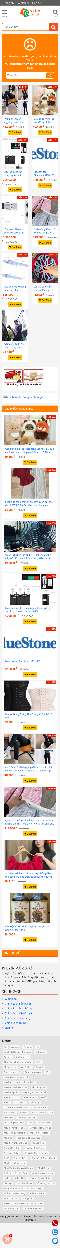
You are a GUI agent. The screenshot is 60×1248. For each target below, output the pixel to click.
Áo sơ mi (28, 1046)
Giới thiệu (11, 999)
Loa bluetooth (43, 1122)
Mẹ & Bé (8, 1137)
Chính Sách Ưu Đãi (16, 1023)
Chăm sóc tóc (22, 1057)
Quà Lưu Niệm (11, 1173)
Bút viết (7, 1057)
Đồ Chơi (24, 1077)
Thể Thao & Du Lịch (34, 1188)
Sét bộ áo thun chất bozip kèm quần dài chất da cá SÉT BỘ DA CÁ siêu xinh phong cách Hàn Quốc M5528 (29, 505)
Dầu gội (39, 1067)
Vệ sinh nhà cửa (11, 1208)
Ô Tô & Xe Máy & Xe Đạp (36, 1152)
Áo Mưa (15, 1046)
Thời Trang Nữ (11, 1198)
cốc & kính (26, 1067)
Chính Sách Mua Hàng (18, 1008)
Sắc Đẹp (8, 1183)
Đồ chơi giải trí (38, 1087)
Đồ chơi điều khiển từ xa (15, 1087)
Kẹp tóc (23, 1112)
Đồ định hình (30, 1097)
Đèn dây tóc (9, 1077)
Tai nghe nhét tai (12, 1188)
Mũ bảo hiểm (38, 1142)
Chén (38, 1062)
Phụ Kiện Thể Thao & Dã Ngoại (18, 1168)
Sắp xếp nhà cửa (24, 1183)
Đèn (47, 1072)
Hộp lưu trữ (9, 1112)
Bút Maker (41, 1051)
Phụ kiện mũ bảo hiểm (14, 1163)
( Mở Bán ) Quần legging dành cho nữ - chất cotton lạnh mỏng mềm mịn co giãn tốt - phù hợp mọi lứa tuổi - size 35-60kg (29, 770)
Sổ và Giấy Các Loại (46, 1183)
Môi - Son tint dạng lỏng (15, 1142)
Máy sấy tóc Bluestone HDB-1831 (22, 661)
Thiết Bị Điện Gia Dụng (14, 1193)
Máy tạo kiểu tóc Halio (14, 1132)
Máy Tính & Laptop (39, 1132)
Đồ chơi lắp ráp (11, 1092)
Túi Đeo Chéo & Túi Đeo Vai (16, 1203)
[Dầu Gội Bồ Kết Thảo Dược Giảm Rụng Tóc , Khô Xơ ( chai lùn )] (30, 908)
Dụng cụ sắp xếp (33, 1072)
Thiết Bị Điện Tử (37, 1193)
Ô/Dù (6, 1158)
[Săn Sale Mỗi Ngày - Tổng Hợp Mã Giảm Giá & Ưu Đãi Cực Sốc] (30, 12)
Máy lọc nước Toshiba (14, 1127)
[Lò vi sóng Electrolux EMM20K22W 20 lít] (15, 210)
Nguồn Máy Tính (12, 1147)
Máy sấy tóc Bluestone (40, 1127)
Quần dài (18, 1178)
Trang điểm (27, 1198)
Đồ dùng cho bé (11, 1097)
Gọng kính (42, 1107)
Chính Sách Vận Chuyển (19, 1013)
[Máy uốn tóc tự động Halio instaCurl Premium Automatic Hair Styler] (15, 268)
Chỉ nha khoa (10, 1067)
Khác (50, 1112)
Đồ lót (7, 1102)
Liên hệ (9, 1027)
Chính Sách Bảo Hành (18, 1003)
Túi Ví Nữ (38, 1203)
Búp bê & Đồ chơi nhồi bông (17, 1051)
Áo (5, 1046)
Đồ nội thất (20, 1102)
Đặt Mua (16, 132)
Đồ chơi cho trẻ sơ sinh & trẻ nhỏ (19, 1082)
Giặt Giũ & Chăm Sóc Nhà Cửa (18, 1107)
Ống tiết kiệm (20, 1158)
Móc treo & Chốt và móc (28, 1137)
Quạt (25, 1173)
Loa (30, 1122)
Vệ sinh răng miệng (33, 1208)
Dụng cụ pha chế (12, 1072)
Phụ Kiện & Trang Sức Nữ (44, 1158)
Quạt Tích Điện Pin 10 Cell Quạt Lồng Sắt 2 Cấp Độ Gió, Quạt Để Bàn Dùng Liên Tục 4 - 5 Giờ (29, 558)
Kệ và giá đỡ (38, 1112)
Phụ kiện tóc (44, 1168)
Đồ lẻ (43, 1097)
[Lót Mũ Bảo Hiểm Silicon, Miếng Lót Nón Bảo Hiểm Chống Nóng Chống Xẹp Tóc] (45, 268)
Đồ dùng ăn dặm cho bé (34, 1092)
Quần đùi (32, 1178)
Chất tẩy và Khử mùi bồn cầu (18, 1062)
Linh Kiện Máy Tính (26, 1117)
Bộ (38, 1046)
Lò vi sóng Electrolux (14, 1122)
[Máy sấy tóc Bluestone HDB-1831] (45, 153)
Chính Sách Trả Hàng (17, 1018)
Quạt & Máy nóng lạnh (43, 1173)
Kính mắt (8, 1117)
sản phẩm (46, 1178)
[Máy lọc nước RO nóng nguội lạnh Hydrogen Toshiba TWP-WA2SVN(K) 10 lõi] (15, 153)
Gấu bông (35, 1102)
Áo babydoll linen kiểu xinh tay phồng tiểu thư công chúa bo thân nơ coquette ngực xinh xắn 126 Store (30, 877)
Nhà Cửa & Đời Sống (34, 1147)
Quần (6, 1178)
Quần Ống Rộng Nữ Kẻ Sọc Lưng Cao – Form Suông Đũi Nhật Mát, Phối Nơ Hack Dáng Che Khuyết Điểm (29, 824)
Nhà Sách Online (12, 1152)
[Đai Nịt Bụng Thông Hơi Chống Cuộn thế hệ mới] (30, 695)
